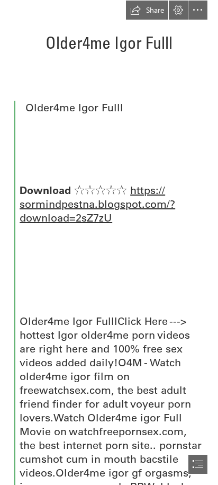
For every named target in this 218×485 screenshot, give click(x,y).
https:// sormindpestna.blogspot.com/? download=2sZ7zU (97, 203)
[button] (147, 10)
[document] (109, 242)
